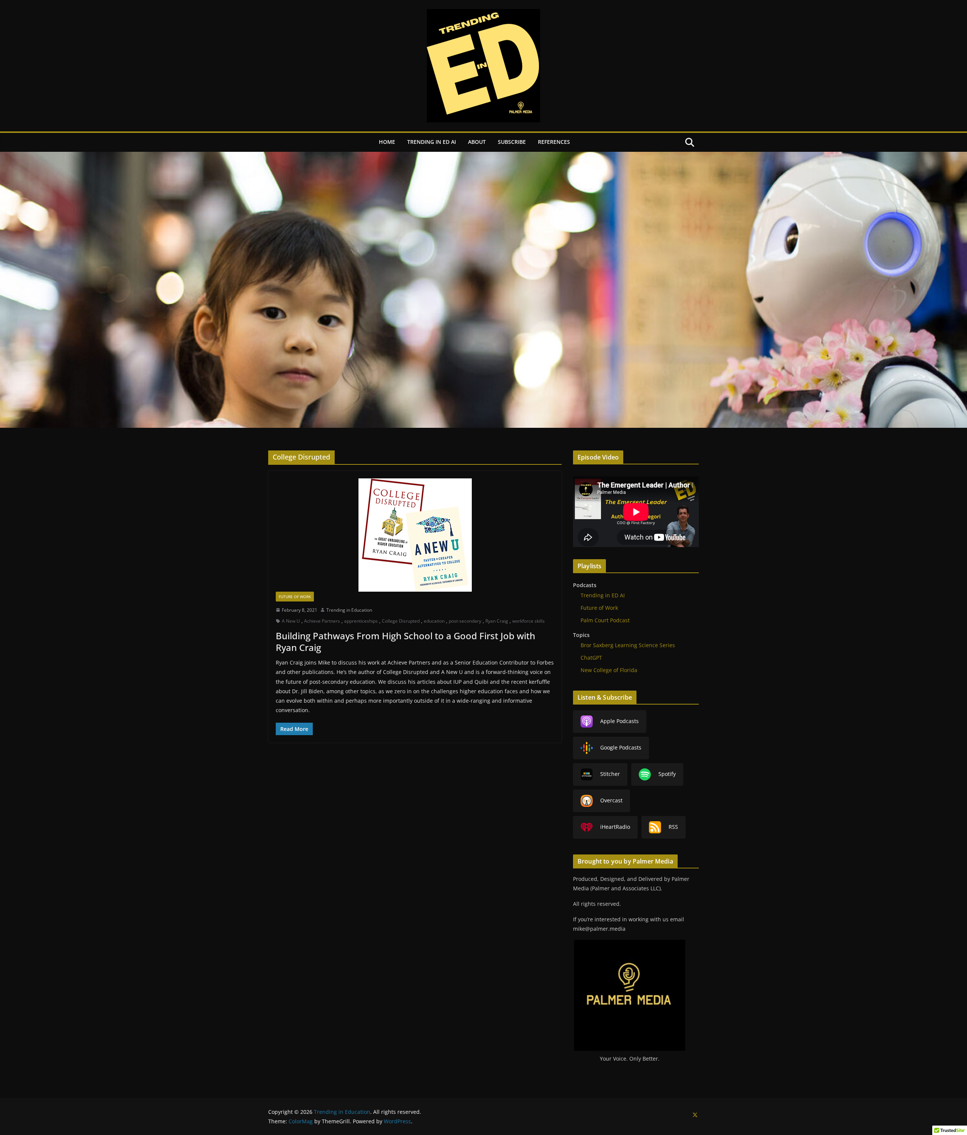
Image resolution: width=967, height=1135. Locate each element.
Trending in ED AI (431, 141)
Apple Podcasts (619, 721)
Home (387, 141)
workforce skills (528, 621)
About (477, 141)
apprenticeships (361, 621)
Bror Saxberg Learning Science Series (628, 645)
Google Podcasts (620, 747)
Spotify (667, 773)
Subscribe (512, 141)
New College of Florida (609, 670)
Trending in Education (349, 610)
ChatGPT (591, 657)
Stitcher (610, 773)
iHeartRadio (615, 826)
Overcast (611, 800)
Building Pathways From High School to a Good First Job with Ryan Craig (405, 641)
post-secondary (465, 621)
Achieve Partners (322, 621)
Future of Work (295, 596)
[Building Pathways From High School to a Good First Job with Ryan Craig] (415, 535)
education (434, 621)
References (554, 141)
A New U (291, 621)
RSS (673, 826)
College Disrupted (401, 621)
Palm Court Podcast (605, 620)
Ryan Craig (496, 621)
